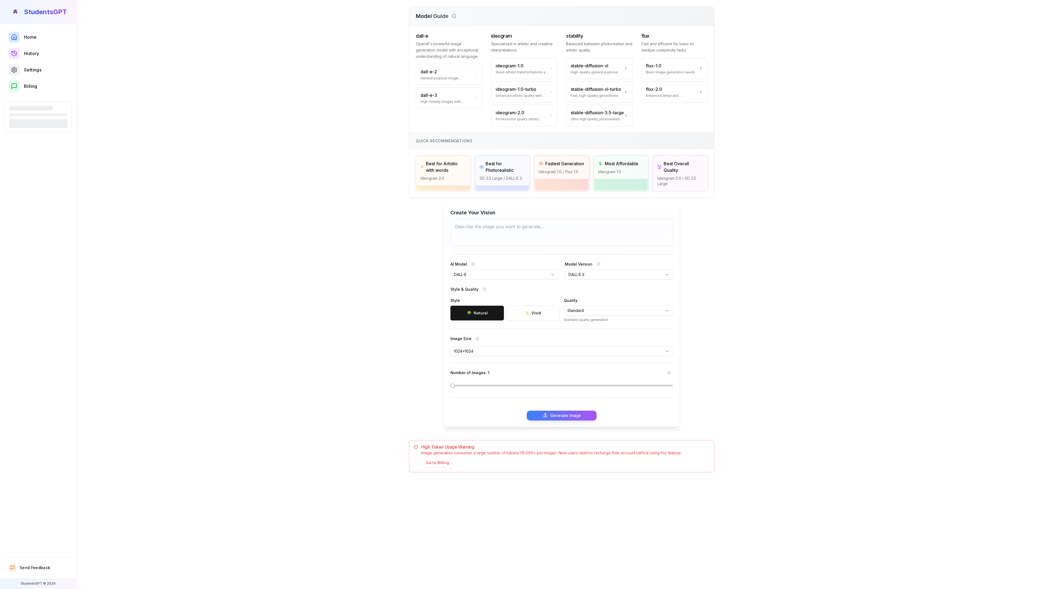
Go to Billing (437, 462)
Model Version (578, 264)
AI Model (458, 264)
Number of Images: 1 (469, 372)
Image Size (460, 338)
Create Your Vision (472, 212)
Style (455, 300)
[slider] (452, 385)
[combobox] (504, 275)
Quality (570, 300)
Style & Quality (464, 289)
